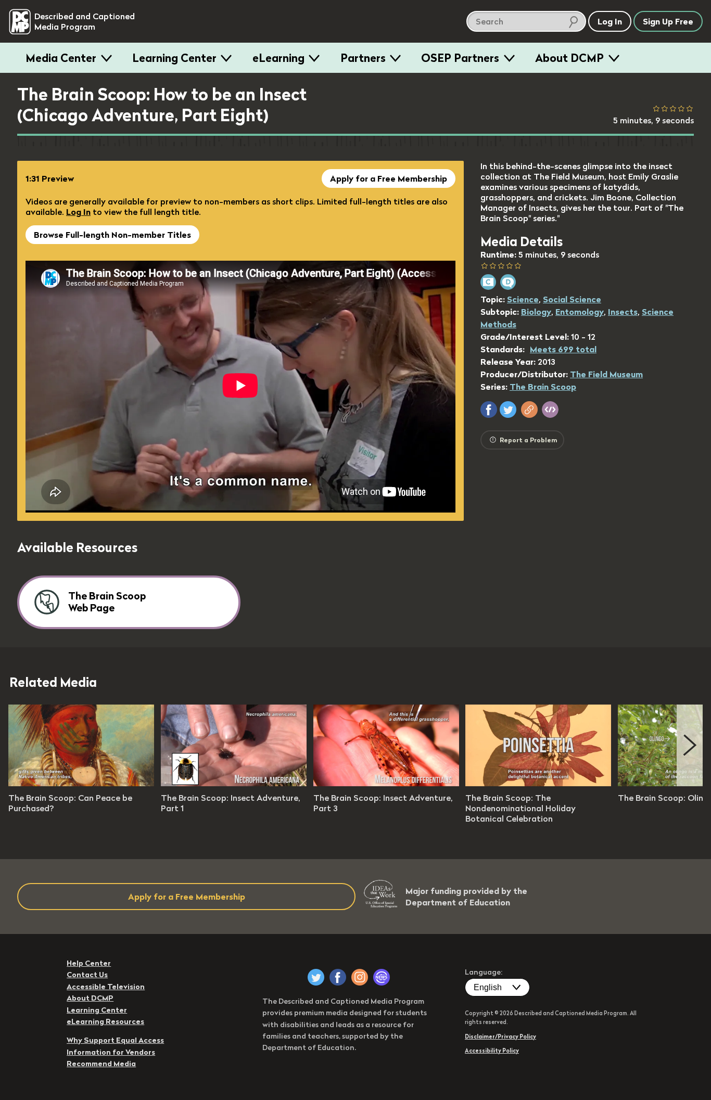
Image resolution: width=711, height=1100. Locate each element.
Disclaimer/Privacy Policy (500, 1036)
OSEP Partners (460, 58)
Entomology (579, 311)
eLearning (278, 58)
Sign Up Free (668, 21)
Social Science (572, 299)
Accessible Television (106, 986)
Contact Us (87, 974)
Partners (363, 58)
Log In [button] (610, 21)
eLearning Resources (105, 1021)
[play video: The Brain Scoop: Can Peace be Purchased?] (81, 783)
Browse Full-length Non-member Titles (112, 234)
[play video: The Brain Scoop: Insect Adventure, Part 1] (234, 783)
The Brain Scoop (543, 386)
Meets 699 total (563, 349)
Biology (536, 311)
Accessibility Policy (492, 1050)
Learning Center (174, 58)
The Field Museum (606, 374)
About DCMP (569, 58)
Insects (623, 311)
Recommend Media (101, 1063)
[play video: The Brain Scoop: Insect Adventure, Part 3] (386, 783)
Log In (78, 212)
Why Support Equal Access (115, 1040)
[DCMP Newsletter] (381, 977)
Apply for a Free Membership (388, 178)
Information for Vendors (111, 1052)
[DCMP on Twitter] (316, 977)
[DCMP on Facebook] (337, 977)
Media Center (61, 58)
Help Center (89, 963)
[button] (488, 409)
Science (523, 299)
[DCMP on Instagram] (359, 977)
